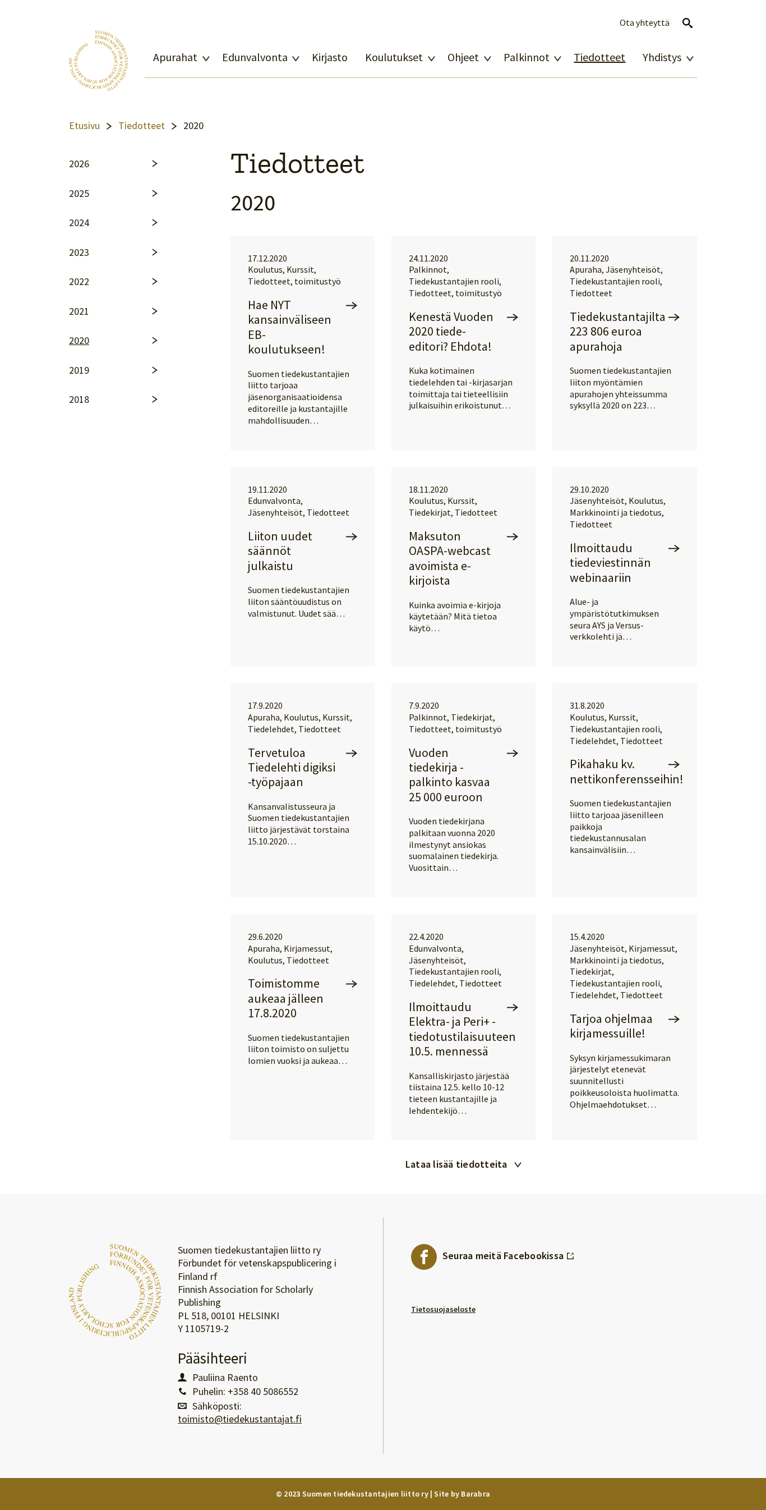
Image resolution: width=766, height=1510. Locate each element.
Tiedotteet (599, 57)
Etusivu (84, 126)
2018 (79, 399)
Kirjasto (330, 57)
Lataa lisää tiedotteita (456, 1164)
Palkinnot (527, 57)
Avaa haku (687, 23)
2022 (79, 282)
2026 (79, 164)
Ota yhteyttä (645, 22)
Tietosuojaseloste (443, 1309)
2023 (79, 252)
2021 (79, 311)
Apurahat (175, 57)
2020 (79, 340)
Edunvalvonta (255, 57)
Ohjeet (463, 57)
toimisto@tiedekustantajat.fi (240, 1419)
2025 (79, 193)
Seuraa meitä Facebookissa (508, 1253)
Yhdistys (662, 57)
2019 (79, 370)
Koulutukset (394, 57)
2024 (79, 223)
